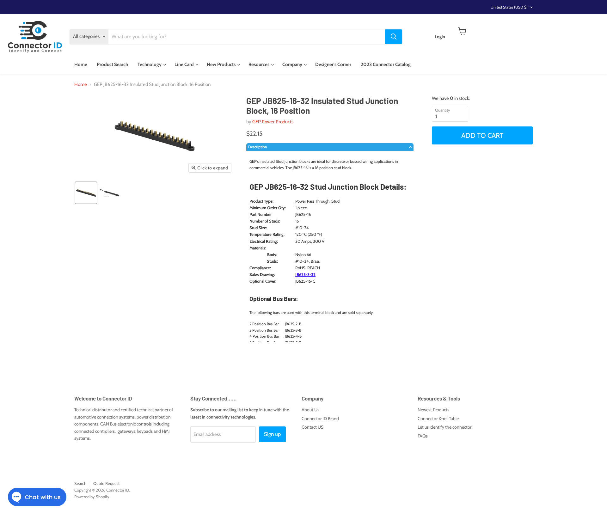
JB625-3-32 (305, 274)
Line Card (185, 64)
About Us (310, 410)
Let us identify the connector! (445, 427)
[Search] (393, 36)
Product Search (112, 64)
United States (509, 7)
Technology (150, 64)
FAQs (423, 436)
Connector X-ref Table (438, 418)
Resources (259, 64)
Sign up (272, 434)
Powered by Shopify (91, 496)
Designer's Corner (333, 64)
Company (292, 64)
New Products (221, 64)
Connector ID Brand (320, 418)
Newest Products (433, 410)
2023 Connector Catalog (386, 64)
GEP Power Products (272, 122)
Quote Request (106, 483)
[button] (86, 193)
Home (80, 64)
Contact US (312, 427)
